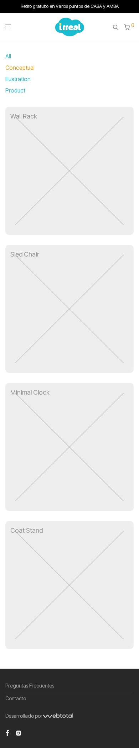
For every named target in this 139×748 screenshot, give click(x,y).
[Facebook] (7, 732)
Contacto (15, 698)
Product (15, 90)
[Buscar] (115, 27)
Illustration (18, 79)
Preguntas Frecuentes (29, 686)
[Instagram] (18, 732)
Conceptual (20, 67)
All (8, 56)
